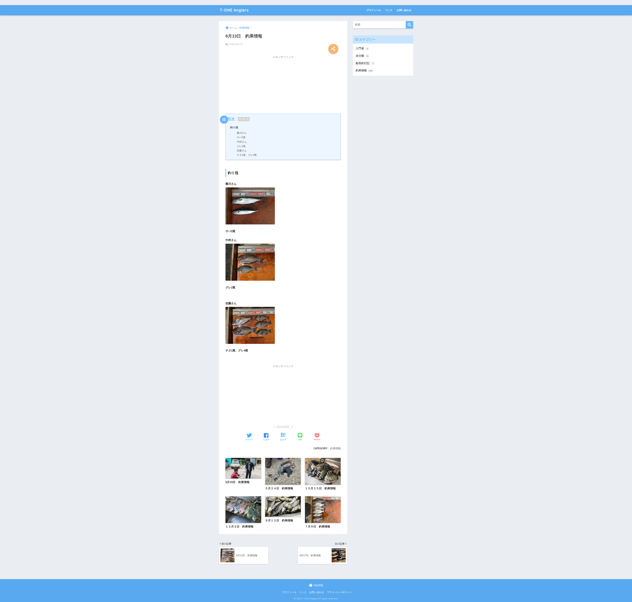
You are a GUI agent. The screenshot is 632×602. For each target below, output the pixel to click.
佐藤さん (242, 150)
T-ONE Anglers (234, 10)
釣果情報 (335, 448)
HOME (318, 585)
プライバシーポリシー (339, 592)
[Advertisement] (283, 84)
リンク (389, 10)
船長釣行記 (365, 63)
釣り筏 (234, 127)
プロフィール (373, 10)
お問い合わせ (404, 10)
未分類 (362, 55)
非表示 (243, 119)
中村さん (242, 142)
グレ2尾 (241, 146)
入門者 (362, 48)
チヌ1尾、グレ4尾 (247, 155)
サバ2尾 (241, 137)
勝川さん (242, 133)
